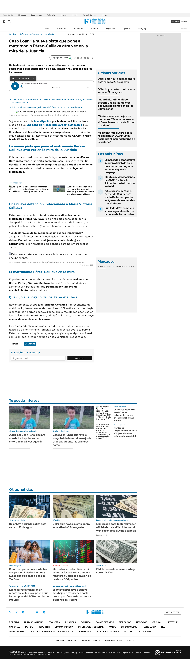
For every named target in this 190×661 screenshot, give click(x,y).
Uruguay (142, 28)
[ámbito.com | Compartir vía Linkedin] (85, 57)
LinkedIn (30, 612)
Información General (29, 34)
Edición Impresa (64, 627)
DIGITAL (66, 640)
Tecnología (149, 627)
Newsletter (184, 28)
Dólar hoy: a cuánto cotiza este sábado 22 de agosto (116, 91)
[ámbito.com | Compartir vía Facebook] (78, 57)
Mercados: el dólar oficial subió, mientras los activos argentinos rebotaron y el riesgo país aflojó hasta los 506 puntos (72, 574)
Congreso (63, 15)
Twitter (10, 612)
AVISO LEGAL (85, 631)
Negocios (110, 28)
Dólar (46, 28)
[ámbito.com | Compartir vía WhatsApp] (75, 57)
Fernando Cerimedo (90, 15)
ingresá (184, 21)
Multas (128, 631)
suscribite (175, 21)
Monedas (101, 267)
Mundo (29, 627)
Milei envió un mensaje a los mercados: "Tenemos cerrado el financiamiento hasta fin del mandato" (116, 120)
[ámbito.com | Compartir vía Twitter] (81, 57)
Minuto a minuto (61, 565)
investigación (42, 121)
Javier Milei (51, 15)
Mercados (22, 15)
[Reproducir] (15, 86)
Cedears (132, 267)
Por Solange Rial (102, 535)
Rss (163, 627)
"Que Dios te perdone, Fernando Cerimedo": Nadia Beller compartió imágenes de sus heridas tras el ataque (120, 197)
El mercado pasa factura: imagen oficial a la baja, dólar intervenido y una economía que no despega (120, 166)
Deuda (75, 15)
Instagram (23, 612)
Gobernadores (36, 15)
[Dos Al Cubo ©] (168, 652)
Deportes (44, 627)
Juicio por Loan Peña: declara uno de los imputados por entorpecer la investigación (27, 438)
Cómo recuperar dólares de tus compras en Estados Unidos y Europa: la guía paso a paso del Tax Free (28, 574)
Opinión (126, 28)
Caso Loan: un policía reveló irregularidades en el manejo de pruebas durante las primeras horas (72, 440)
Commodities (121, 267)
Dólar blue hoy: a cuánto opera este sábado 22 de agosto (116, 80)
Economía (61, 28)
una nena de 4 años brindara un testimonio (54, 124)
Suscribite (80, 358)
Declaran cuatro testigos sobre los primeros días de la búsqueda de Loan (35, 189)
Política (94, 28)
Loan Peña (49, 34)
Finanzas (78, 28)
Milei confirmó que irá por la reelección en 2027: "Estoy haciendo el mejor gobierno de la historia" (116, 137)
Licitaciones (144, 631)
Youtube (37, 612)
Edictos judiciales (108, 631)
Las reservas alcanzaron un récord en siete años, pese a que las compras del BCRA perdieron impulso (29, 594)
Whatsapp (44, 612)
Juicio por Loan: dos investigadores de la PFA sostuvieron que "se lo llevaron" (47, 107)
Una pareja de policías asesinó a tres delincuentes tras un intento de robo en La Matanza (124, 415)
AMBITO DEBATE (119, 640)
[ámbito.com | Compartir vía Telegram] (88, 57)
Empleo (105, 15)
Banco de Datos (105, 622)
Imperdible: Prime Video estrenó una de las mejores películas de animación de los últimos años (115, 104)
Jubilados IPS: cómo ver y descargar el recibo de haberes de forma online (119, 211)
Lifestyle (171, 622)
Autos (112, 627)
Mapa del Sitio (17, 631)
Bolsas (110, 267)
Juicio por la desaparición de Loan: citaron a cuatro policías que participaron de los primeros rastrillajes (80, 190)
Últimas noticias (33, 622)
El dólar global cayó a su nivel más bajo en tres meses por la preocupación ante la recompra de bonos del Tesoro (72, 594)
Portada (14, 622)
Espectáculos (129, 627)
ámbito (12, 34)
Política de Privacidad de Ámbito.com (52, 631)
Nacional (14, 627)
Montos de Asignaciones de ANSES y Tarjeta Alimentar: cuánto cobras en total (120, 181)
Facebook (16, 612)
